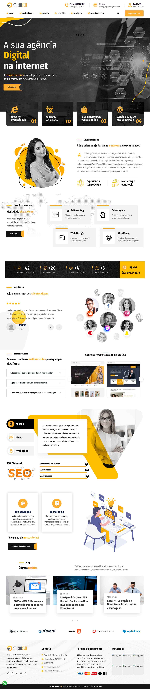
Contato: (102, 4)
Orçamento (132, 13)
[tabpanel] (28, 597)
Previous (51, 327)
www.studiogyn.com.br (52, 667)
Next (59, 327)
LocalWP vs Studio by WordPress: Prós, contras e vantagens (121, 604)
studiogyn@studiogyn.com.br (54, 671)
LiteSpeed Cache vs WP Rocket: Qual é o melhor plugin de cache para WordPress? (74, 603)
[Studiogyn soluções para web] (17, 5)
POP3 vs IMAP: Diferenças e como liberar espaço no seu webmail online (28, 605)
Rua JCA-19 (137, 4)
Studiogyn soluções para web (71, 686)
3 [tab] (77, 620)
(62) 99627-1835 (131, 272)
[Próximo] (141, 379)
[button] (117, 659)
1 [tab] (72, 620)
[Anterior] (69, 379)
